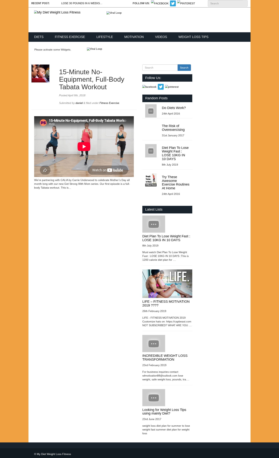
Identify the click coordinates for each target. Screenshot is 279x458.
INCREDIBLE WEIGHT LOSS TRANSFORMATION (165, 357)
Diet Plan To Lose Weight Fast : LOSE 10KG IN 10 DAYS (175, 153)
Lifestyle (104, 37)
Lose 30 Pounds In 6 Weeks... (81, 3)
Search (245, 3)
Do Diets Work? (174, 108)
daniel (80, 102)
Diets (38, 37)
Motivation (134, 37)
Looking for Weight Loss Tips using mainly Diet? (164, 411)
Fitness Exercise (70, 37)
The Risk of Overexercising (173, 128)
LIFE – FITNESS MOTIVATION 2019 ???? (166, 303)
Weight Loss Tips (193, 37)
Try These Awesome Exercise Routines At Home (175, 182)
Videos (161, 37)
